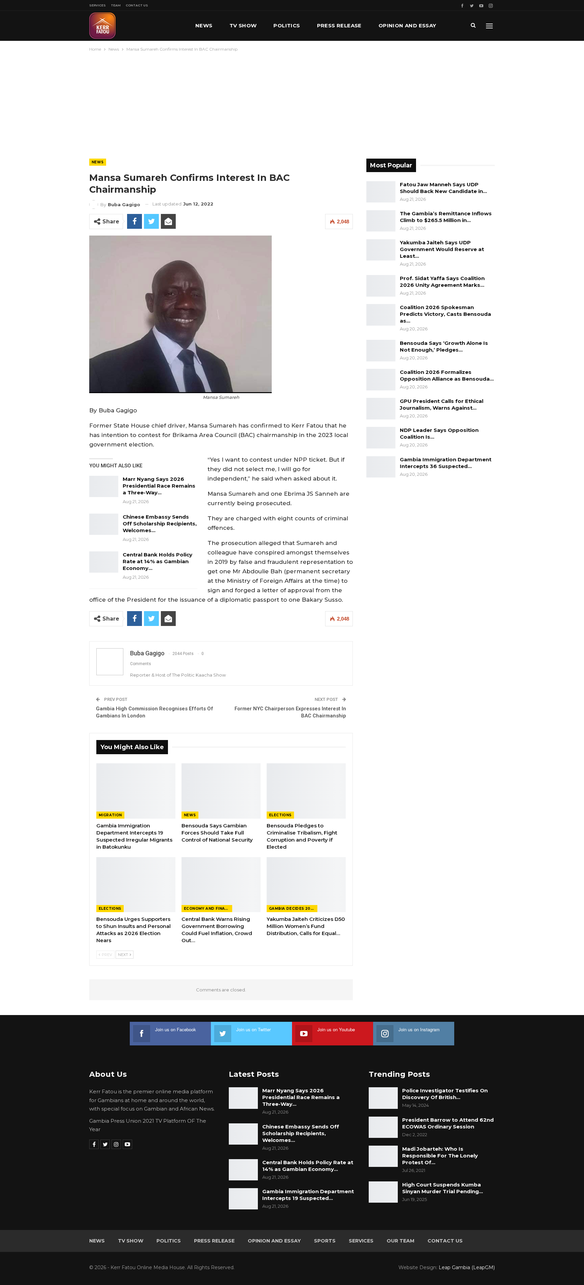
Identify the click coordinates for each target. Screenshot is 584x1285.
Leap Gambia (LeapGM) (467, 1267)
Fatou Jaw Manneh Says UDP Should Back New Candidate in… (443, 187)
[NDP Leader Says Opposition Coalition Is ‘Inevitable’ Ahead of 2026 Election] (380, 437)
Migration (110, 815)
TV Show (243, 25)
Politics (286, 25)
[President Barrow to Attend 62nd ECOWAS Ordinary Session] (383, 1127)
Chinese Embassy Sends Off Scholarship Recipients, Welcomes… (160, 524)
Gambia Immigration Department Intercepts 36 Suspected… (445, 462)
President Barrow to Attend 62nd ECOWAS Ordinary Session (448, 1123)
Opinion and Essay (407, 25)
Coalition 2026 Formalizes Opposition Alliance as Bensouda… (447, 375)
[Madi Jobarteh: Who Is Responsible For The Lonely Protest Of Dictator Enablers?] (383, 1156)
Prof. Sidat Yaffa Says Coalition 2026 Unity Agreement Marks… (442, 281)
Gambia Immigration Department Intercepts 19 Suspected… (308, 1194)
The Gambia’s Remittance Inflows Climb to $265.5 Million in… (446, 216)
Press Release (339, 25)
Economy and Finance (208, 908)
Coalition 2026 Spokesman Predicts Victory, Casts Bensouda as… (445, 314)
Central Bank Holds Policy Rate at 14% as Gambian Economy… (157, 561)
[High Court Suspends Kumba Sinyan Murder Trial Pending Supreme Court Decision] (383, 1192)
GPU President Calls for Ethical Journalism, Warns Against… (441, 404)
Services (97, 5)
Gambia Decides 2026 (292, 908)
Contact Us (137, 5)
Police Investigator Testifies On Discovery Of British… (445, 1093)
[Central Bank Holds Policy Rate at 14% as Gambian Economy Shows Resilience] (103, 562)
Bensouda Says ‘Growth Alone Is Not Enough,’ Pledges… (444, 346)
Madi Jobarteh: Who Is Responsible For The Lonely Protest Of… (440, 1156)
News (204, 25)
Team (116, 5)
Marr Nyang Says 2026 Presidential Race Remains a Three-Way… (159, 486)
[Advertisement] (292, 103)
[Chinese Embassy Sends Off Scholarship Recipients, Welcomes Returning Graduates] (103, 524)
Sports (325, 1241)
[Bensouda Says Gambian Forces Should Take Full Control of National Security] (221, 791)
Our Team (400, 1241)
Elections (280, 815)
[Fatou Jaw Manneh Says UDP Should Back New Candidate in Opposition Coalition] (380, 192)
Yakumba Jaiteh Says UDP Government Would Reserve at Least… (442, 249)
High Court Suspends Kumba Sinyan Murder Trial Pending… (442, 1188)
